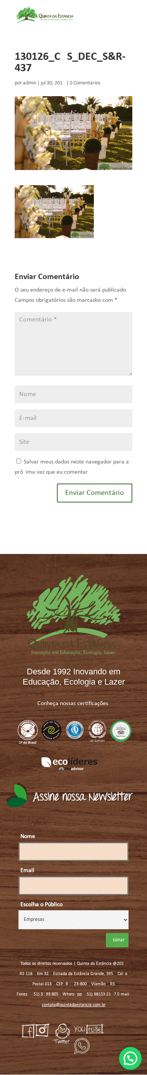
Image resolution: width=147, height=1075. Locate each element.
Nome (27, 836)
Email (27, 870)
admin (29, 83)
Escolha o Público (41, 905)
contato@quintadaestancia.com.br (74, 1005)
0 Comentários (85, 83)
